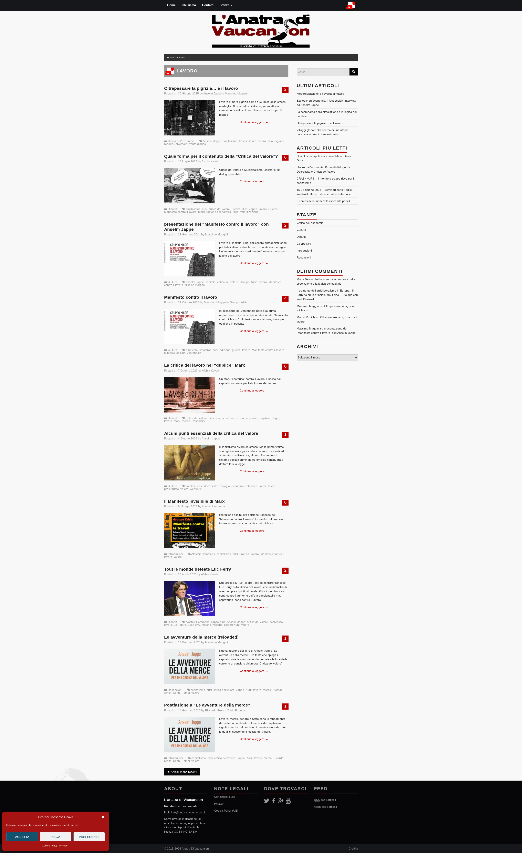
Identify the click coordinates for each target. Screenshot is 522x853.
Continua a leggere (254, 122)
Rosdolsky (198, 421)
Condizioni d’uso (224, 796)
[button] (103, 817)
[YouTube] (288, 800)
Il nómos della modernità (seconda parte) (323, 201)
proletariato (171, 488)
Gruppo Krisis (248, 282)
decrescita (210, 486)
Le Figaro (180, 624)
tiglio (236, 211)
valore (184, 488)
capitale (211, 282)
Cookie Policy (49, 845)
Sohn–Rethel (181, 692)
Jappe (253, 209)
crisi (204, 209)
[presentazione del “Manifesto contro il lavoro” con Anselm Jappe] (189, 258)
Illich (245, 209)
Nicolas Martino (195, 284)
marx (201, 211)
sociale (180, 352)
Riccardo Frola (214, 710)
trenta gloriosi (197, 143)
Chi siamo (189, 5)
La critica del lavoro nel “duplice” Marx (204, 365)
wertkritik (195, 488)
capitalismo (230, 141)
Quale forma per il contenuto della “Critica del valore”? (221, 156)
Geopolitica (304, 243)
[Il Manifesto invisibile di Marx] (189, 530)
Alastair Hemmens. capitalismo (206, 621)
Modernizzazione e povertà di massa (320, 93)
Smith (167, 692)
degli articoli (325, 799)
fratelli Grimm (247, 141)
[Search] (353, 71)
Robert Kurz (232, 624)
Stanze (225, 5)
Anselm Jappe (212, 93)
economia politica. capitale (253, 418)
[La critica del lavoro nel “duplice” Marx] (189, 395)
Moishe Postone (212, 624)
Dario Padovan (237, 710)
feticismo (251, 486)
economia (228, 418)
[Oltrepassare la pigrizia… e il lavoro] (189, 117)
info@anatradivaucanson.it (188, 812)
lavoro (181, 57)
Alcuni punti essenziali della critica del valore (211, 433)
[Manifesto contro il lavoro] (189, 326)
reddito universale (175, 143)
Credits (353, 848)
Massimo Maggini (236, 93)
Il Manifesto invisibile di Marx (194, 501)
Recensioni (175, 689)
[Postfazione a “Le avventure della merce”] (189, 734)
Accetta (22, 837)
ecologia (224, 486)
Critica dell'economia (181, 141)
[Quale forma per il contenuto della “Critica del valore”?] (189, 185)
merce (186, 421)
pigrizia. (279, 141)
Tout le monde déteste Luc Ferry (197, 569)
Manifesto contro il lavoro (180, 211)
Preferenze (89, 837)
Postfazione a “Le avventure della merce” (207, 705)
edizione (225, 350)
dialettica (214, 418)
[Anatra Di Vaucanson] (261, 30)
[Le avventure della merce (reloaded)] (189, 666)
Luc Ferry (194, 624)
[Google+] (280, 800)
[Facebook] (273, 800)
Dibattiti (172, 209)
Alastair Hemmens (214, 506)
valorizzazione (249, 211)
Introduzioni (175, 554)
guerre (236, 350)
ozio (270, 141)
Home (171, 5)
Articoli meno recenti (183, 771)
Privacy (63, 845)
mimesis (169, 352)
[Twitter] (266, 800)
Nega (55, 837)
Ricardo (278, 689)
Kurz (249, 689)
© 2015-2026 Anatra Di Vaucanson (186, 848)
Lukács (273, 209)
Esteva (235, 209)
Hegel (275, 418)
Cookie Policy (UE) (226, 810)
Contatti (207, 5)
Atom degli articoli (325, 806)
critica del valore (219, 209)
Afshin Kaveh (210, 161)
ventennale (194, 352)
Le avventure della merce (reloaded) (201, 637)
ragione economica (218, 211)
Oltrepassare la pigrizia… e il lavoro (201, 88)
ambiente (192, 350)
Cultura (172, 282)
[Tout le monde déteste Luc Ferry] (189, 598)
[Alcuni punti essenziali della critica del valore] (189, 462)
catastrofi (205, 350)
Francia (244, 554)
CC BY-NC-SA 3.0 (185, 831)
